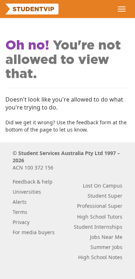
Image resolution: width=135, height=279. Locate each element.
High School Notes (100, 257)
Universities (27, 191)
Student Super (104, 195)
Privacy (21, 222)
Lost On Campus (102, 185)
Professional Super (99, 205)
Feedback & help (33, 181)
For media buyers (34, 232)
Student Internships (98, 226)
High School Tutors (99, 216)
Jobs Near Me (106, 236)
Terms (20, 212)
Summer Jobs (106, 247)
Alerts (20, 201)
